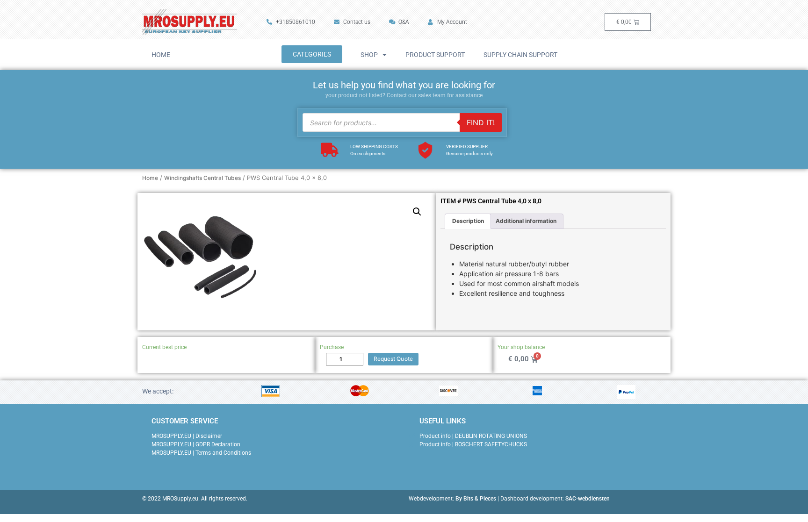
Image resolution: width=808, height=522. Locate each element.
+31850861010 (295, 22)
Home (161, 54)
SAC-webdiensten (587, 498)
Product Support (435, 54)
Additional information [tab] (526, 220)
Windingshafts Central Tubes (202, 177)
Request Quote (393, 358)
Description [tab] (468, 220)
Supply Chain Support (520, 54)
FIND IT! (481, 122)
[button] (417, 211)
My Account (452, 22)
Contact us (356, 22)
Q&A (403, 22)
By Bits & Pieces (475, 498)
